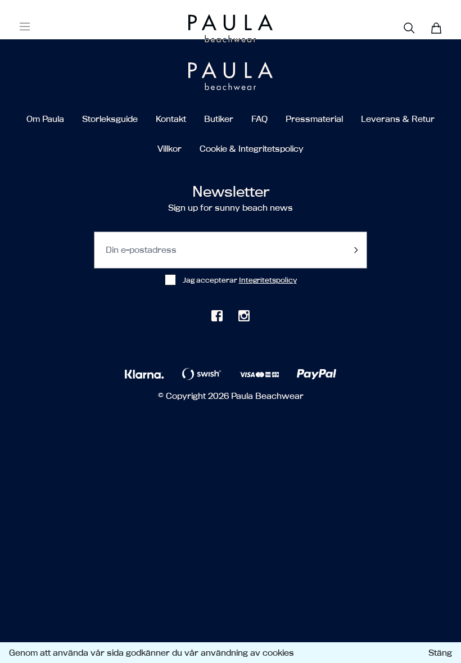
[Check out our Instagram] (244, 316)
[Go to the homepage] (209, 28)
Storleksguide (110, 118)
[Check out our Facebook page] (217, 316)
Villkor (169, 148)
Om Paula (45, 118)
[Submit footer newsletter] (356, 250)
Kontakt (171, 118)
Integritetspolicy (268, 279)
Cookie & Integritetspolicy (252, 148)
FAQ (259, 118)
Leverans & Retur (398, 118)
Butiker (218, 118)
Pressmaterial (314, 118)
